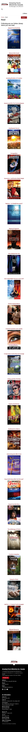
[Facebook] (2, 689)
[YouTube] (7, 689)
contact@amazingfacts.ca (7, 687)
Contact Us (5, 677)
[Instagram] (5, 689)
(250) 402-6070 (5, 684)
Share (23, 17)
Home (2, 17)
